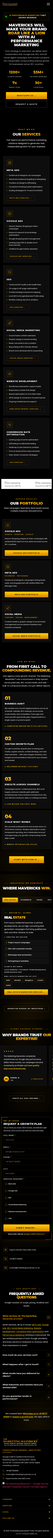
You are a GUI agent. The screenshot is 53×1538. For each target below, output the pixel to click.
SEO (9, 1198)
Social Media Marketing (17, 1205)
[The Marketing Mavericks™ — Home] (10, 4)
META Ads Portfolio (26, 594)
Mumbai (17, 980)
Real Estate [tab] (10, 900)
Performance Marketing (13, 1335)
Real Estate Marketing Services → (26, 992)
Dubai (8, 985)
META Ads (36, 1324)
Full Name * (9, 1135)
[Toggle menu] (48, 4)
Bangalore (29, 980)
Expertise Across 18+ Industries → (26, 1008)
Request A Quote (26, 104)
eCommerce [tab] (26, 900)
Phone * (7, 1157)
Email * (7, 1147)
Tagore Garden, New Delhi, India (17, 1478)
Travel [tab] (39, 900)
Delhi (8, 980)
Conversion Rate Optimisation (30, 1331)
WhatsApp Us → (26, 96)
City (5, 1169)
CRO (10, 1218)
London (40, 980)
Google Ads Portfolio (26, 553)
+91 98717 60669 (15, 1259)
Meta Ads (12, 1184)
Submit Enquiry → (26, 1228)
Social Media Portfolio (27, 636)
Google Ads (12, 1191)
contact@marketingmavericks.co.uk (24, 1268)
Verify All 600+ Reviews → (26, 1098)
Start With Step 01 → (26, 860)
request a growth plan (22, 1417)
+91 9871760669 (12, 1470)
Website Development (17, 1211)
